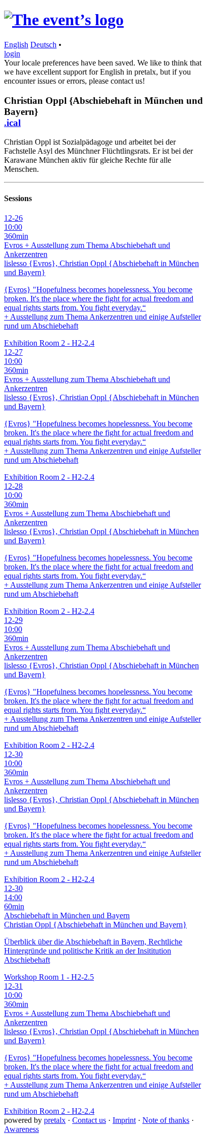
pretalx (55, 1120)
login (12, 53)
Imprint (124, 1120)
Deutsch (43, 44)
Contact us (89, 1120)
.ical (12, 122)
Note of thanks (165, 1120)
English (16, 44)
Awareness (21, 1129)
